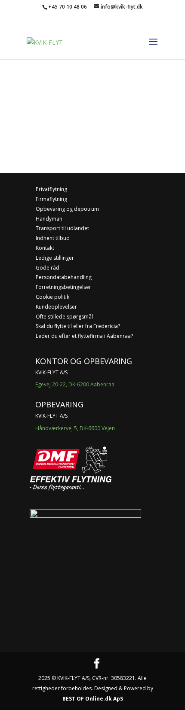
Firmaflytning (51, 199)
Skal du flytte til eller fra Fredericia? (78, 326)
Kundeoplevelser (56, 306)
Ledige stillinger (55, 257)
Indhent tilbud (53, 238)
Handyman (49, 218)
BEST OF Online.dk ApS (92, 698)
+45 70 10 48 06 (67, 6)
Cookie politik (52, 296)
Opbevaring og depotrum (67, 208)
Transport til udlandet (62, 228)
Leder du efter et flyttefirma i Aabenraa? (84, 336)
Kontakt (45, 248)
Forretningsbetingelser (63, 287)
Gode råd (47, 267)
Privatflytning (51, 189)
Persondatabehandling (64, 277)
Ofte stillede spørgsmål (64, 316)
